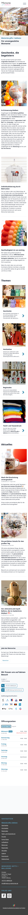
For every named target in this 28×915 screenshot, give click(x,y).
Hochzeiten (5, 828)
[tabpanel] (14, 751)
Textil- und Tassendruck (8, 834)
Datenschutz (5, 859)
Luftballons (5, 842)
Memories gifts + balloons (10, 822)
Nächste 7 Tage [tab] (6, 726)
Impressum (5, 856)
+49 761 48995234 (7, 880)
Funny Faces (5, 839)
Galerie (4, 853)
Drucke (4, 836)
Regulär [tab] (14, 726)
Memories (5, 845)
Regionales (5, 831)
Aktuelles (4, 850)
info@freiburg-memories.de (10, 883)
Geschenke (5, 825)
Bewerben (6, 660)
